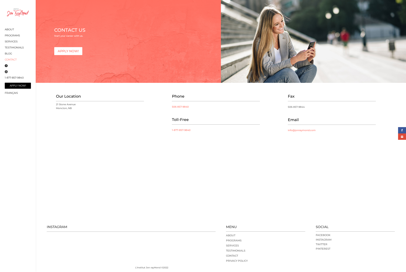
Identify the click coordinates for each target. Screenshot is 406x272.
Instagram (323, 239)
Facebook (323, 235)
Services (11, 41)
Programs (12, 35)
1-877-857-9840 (14, 78)
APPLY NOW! (68, 51)
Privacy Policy (237, 260)
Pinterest (323, 248)
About (9, 29)
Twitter (321, 244)
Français (11, 92)
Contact (11, 60)
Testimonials (14, 47)
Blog (8, 54)
